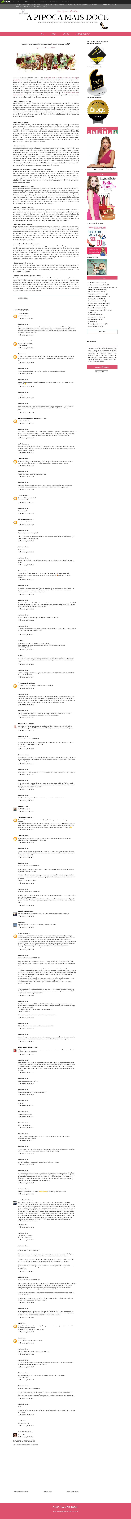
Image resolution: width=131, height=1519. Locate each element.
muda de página (73, 1511)
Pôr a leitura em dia (94, 319)
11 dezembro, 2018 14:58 (26, 843)
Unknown (21, 313)
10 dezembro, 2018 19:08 (26, 362)
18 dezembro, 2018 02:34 (26, 1398)
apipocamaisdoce (24, 723)
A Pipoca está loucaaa (95, 282)
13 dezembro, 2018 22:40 (26, 1317)
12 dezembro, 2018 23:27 (26, 1141)
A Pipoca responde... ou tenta (97, 285)
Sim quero (91, 321)
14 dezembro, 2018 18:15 (26, 1332)
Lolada (20, 1421)
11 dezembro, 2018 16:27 (26, 927)
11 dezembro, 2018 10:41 (26, 705)
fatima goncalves (24, 683)
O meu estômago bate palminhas (98, 310)
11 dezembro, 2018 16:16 (26, 916)
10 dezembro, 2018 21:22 (26, 412)
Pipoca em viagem (94, 315)
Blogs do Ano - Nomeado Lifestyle (97, 41)
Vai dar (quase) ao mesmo (96, 324)
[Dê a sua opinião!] (21, 298)
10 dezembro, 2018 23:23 (26, 620)
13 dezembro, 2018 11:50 (26, 1194)
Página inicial (48, 1491)
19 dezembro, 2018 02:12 (26, 1426)
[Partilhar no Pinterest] (27, 298)
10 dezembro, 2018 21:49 (26, 489)
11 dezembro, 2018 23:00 (26, 1017)
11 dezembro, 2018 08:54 (26, 677)
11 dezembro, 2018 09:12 (26, 688)
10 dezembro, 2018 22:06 (26, 541)
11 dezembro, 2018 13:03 (26, 811)
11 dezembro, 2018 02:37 (26, 635)
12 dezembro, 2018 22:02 (26, 1106)
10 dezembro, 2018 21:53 (26, 502)
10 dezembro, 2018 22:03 (26, 524)
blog (42, 34)
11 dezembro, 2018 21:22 (26, 949)
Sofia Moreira (22, 1432)
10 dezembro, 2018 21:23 (26, 423)
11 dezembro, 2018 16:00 (26, 905)
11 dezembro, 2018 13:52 (26, 830)
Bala (19, 1323)
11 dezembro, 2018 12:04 (26, 789)
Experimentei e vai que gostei (97, 296)
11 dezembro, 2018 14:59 (26, 857)
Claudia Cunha (23, 911)
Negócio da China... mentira (96, 305)
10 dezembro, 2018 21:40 (26, 465)
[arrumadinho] (116, 132)
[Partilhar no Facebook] (25, 298)
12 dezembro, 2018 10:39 (26, 1041)
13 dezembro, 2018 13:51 (26, 1240)
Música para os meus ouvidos (97, 303)
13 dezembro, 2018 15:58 (26, 1302)
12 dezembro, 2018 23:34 (26, 1164)
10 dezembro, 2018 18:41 (26, 318)
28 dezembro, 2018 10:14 (26, 1437)
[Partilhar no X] (23, 298)
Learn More (106, 4)
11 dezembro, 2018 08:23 (26, 664)
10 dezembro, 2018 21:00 (26, 397)
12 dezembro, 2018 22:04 (26, 1128)
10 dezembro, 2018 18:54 (26, 335)
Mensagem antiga (72, 1491)
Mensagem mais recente (21, 1491)
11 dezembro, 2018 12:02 (26, 774)
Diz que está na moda (95, 292)
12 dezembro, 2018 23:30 (26, 1153)
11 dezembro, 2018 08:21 (26, 649)
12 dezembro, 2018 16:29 (26, 1084)
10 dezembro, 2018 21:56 (26, 513)
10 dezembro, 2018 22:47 (26, 579)
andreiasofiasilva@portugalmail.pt (30, 418)
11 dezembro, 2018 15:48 (26, 883)
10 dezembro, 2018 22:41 (26, 565)
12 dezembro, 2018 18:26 (26, 1094)
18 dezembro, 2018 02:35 (26, 1415)
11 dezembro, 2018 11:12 (26, 730)
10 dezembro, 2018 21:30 (26, 438)
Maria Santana (23, 519)
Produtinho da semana (95, 317)
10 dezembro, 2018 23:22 (26, 609)
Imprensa (66, 34)
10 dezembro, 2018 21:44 (26, 476)
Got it (114, 4)
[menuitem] (13, 2)
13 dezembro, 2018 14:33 (26, 1271)
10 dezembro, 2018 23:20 (26, 594)
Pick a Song (92, 312)
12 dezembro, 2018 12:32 (26, 1072)
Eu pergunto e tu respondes (97, 294)
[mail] (100, 132)
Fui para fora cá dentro (95, 298)
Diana (20, 354)
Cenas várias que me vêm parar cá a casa (101, 287)
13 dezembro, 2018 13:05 (26, 1227)
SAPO (5, 2)
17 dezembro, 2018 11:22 (26, 1354)
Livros (53, 34)
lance (58, 1511)
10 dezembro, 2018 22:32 (26, 552)
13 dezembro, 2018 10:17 (26, 1183)
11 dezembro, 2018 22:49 (26, 995)
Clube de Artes (23, 817)
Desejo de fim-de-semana (96, 289)
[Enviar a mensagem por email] (19, 298)
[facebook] (89, 132)
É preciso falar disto (94, 326)
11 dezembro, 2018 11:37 (26, 763)
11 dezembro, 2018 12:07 (26, 800)
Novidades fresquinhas (95, 308)
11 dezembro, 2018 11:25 (26, 749)
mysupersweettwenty (25, 1047)
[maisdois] (110, 132)
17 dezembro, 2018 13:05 (26, 1367)
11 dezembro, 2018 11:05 (26, 717)
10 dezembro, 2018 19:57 (26, 373)
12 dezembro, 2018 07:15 (26, 1028)
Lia (19, 922)
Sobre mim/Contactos (83, 34)
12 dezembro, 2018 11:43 (26, 1054)
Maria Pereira (22, 1200)
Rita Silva (21, 806)
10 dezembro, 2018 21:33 (26, 453)
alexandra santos (24, 341)
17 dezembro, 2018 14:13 (26, 1380)
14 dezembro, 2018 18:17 (26, 1343)
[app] (105, 132)
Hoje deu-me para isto (95, 301)
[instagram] (94, 132)
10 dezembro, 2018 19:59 (26, 386)
